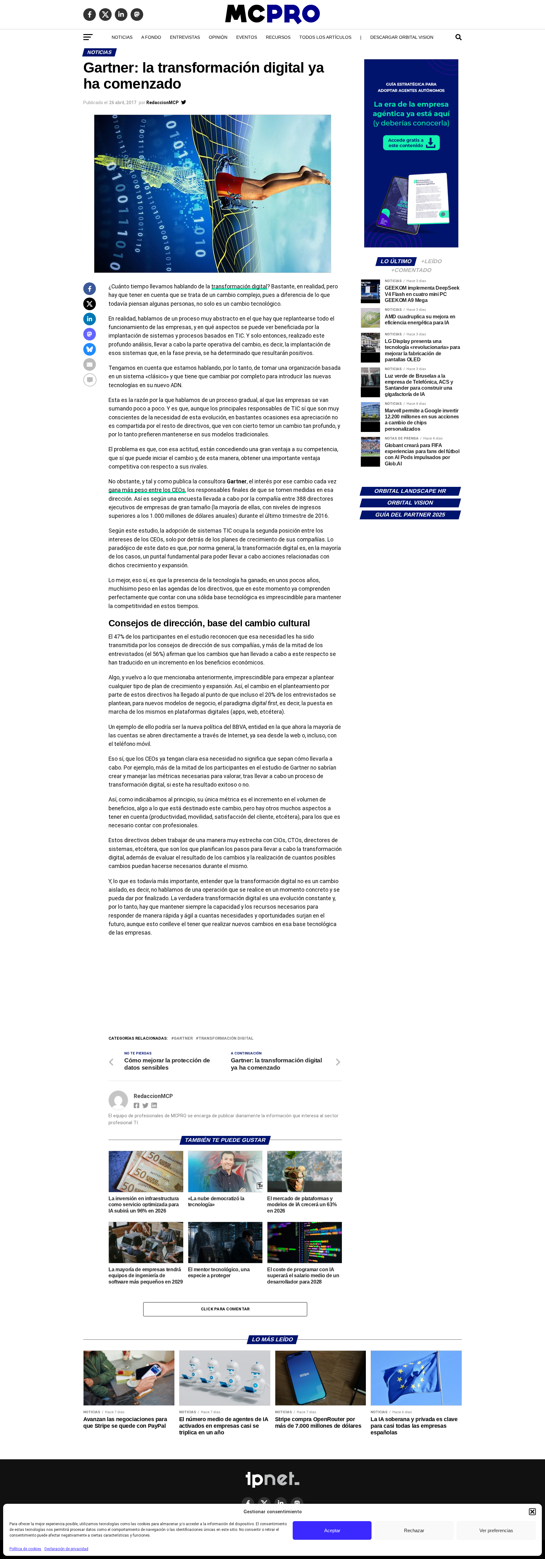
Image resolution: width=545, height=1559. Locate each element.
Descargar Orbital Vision (401, 37)
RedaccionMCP (162, 102)
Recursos (278, 37)
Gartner (183, 1038)
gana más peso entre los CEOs (146, 490)
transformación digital (239, 286)
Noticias (122, 37)
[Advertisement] (225, 987)
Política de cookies (25, 1549)
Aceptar (332, 1530)
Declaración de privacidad (66, 1549)
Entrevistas (185, 37)
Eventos (246, 37)
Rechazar (414, 1530)
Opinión (218, 37)
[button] (532, 1512)
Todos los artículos (325, 37)
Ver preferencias (496, 1530)
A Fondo (151, 37)
